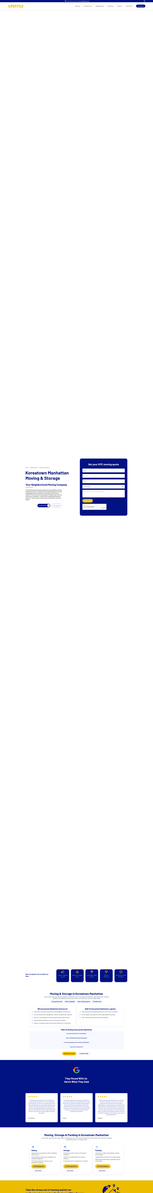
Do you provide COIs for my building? (76, 1033)
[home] (41, 6)
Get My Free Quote (69, 1053)
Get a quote (141, 6)
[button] (78, 6)
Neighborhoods (85, 1)
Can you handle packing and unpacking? (76, 1038)
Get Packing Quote (102, 1166)
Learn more (38, 1170)
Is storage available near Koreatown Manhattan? (76, 1042)
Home (27, 467)
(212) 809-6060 (84, 1053)
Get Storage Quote (71, 1166)
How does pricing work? (76, 1046)
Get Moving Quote (39, 1166)
